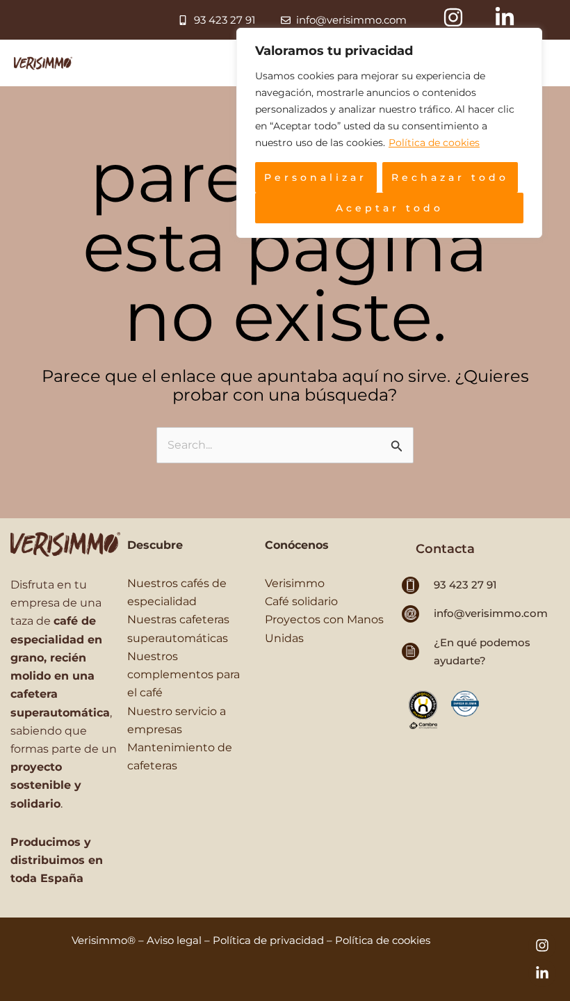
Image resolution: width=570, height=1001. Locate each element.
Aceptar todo (389, 208)
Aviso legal (174, 940)
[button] (445, 549)
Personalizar (315, 177)
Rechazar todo (450, 177)
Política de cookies (434, 142)
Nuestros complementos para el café (183, 674)
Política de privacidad (268, 940)
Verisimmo (295, 583)
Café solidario (301, 601)
